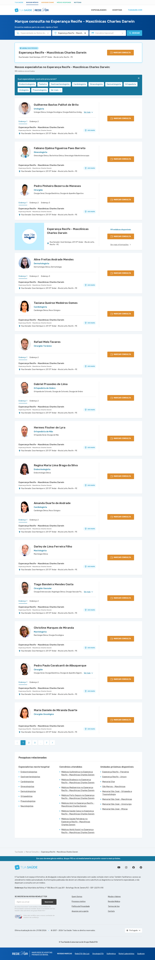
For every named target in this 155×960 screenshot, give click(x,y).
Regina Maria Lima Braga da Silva (56, 465)
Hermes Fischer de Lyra (49, 427)
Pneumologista (40, 90)
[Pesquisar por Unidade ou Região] (85, 33)
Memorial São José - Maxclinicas (117, 799)
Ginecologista (96, 84)
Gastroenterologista (60, 84)
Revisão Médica (114, 901)
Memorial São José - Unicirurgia (116, 804)
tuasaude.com (135, 10)
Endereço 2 (34, 121)
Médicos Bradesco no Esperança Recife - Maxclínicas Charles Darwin (77, 781)
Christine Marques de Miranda (54, 627)
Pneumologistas (28, 801)
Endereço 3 (45, 203)
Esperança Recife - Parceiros (115, 772)
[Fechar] (138, 78)
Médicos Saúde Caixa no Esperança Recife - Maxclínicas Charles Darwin (77, 812)
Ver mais (54, 90)
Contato (111, 911)
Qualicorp (141, 954)
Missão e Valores (114, 897)
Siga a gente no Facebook (133, 867)
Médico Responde (64, 2)
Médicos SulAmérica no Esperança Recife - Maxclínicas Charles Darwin (77, 773)
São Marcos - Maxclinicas (113, 786)
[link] (52, 742)
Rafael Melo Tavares (47, 342)
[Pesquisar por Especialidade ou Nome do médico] (47, 33)
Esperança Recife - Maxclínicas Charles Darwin (52, 52)
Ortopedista (130, 84)
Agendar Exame (47, 2)
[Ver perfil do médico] (25, 108)
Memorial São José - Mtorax (115, 809)
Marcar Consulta (32, 852)
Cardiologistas (27, 781)
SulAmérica (111, 954)
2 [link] (29, 743)
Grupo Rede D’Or (91, 942)
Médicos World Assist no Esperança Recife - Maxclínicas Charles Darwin (77, 831)
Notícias (77, 2)
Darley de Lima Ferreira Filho (53, 546)
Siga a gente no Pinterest (141, 867)
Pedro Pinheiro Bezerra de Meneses (57, 186)
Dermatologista (114, 84)
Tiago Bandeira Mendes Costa (53, 584)
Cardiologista (80, 84)
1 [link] (23, 743)
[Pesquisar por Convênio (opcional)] (122, 33)
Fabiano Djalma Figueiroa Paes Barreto (59, 148)
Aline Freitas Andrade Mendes (54, 259)
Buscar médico (32, 2)
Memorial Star (108, 781)
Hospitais (117, 10)
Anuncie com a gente (80, 911)
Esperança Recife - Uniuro (114, 777)
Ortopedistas (26, 796)
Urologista (24, 90)
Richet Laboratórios (126, 954)
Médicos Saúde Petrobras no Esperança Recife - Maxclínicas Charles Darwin (75, 822)
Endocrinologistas (29, 772)
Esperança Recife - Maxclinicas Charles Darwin (41, 127)
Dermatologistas (28, 791)
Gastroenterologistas (30, 777)
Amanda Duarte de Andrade (52, 503)
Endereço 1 (23, 121)
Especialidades (98, 10)
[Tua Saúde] (26, 867)
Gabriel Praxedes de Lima (51, 384)
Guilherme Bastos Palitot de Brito (56, 104)
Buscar (136, 33)
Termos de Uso (114, 906)
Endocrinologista (27, 84)
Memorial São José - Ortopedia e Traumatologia (117, 792)
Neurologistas (27, 806)
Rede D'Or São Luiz (82, 954)
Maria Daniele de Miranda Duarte (55, 710)
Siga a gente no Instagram (126, 867)
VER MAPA (91, 130)
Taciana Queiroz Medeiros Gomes (56, 303)
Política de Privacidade (81, 906)
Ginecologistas (27, 786)
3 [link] (34, 743)
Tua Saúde (19, 2)
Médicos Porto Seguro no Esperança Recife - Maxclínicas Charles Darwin (77, 796)
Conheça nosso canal (119, 867)
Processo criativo (79, 901)
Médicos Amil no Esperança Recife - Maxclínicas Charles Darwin (77, 804)
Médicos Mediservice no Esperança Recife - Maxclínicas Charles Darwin (77, 789)
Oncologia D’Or (98, 954)
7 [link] (46, 743)
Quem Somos (77, 897)
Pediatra (43, 84)
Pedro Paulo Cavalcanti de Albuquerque (60, 665)
